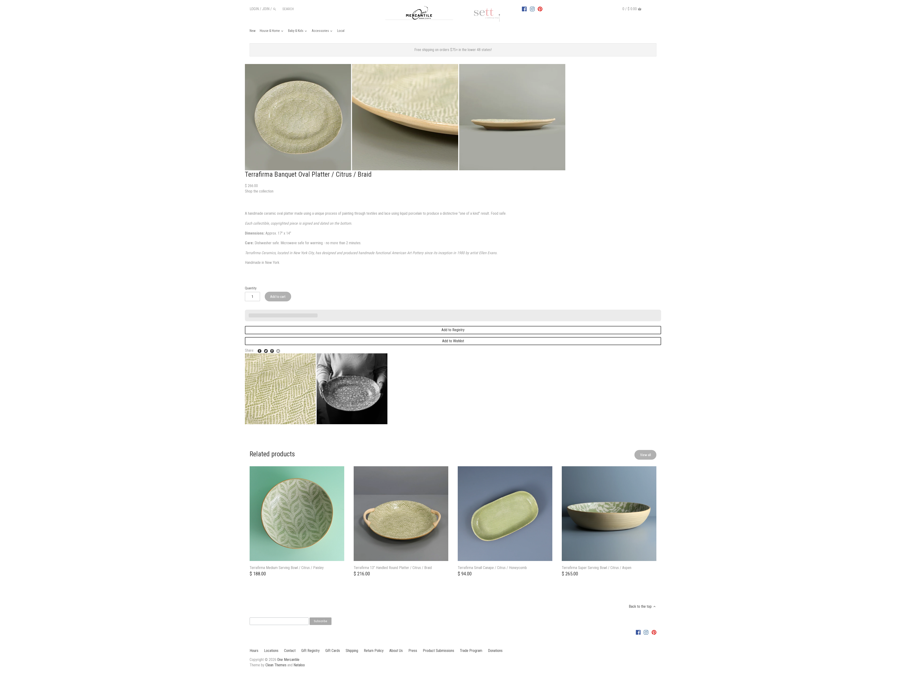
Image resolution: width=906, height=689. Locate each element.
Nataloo (299, 665)
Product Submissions (438, 650)
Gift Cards (332, 650)
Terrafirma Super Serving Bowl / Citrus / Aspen (596, 567)
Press (412, 650)
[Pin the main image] (272, 350)
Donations (495, 650)
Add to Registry (453, 330)
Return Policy (374, 650)
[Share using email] (278, 350)
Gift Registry (310, 650)
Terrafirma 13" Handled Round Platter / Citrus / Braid (393, 567)
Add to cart (277, 297)
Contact (290, 650)
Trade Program (471, 650)
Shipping (352, 650)
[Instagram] (532, 8)
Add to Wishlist (453, 341)
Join (265, 9)
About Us (396, 650)
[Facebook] (524, 8)
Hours (254, 650)
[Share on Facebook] (259, 350)
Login (254, 9)
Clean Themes (275, 665)
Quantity (250, 288)
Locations (271, 650)
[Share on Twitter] (266, 350)
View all (645, 455)
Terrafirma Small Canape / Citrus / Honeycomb (492, 567)
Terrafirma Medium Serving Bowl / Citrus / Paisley (287, 567)
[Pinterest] (540, 8)
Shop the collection (259, 191)
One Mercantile (288, 659)
